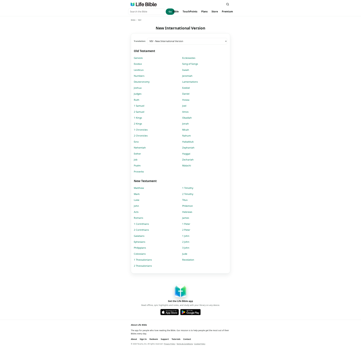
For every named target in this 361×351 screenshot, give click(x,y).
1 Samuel (139, 105)
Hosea (185, 99)
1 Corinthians (141, 223)
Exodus (138, 63)
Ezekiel (186, 87)
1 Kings (138, 117)
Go (170, 11)
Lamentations (190, 81)
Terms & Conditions (185, 344)
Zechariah (188, 159)
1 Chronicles (141, 129)
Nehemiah (140, 147)
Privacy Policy (169, 344)
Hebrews (187, 212)
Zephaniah (188, 147)
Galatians (139, 235)
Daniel (185, 93)
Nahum (186, 135)
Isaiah (185, 69)
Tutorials (176, 339)
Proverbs (139, 171)
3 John (185, 247)
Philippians (140, 247)
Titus (185, 200)
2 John (185, 241)
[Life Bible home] (143, 4)
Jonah (185, 123)
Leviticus (139, 69)
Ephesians (139, 241)
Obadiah (187, 117)
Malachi (186, 165)
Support (165, 339)
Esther (137, 153)
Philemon (187, 205)
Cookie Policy (199, 344)
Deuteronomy (142, 81)
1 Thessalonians (143, 259)
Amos (185, 111)
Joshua (138, 87)
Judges (137, 93)
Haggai (186, 153)
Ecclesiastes (188, 58)
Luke (136, 200)
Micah (185, 129)
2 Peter (186, 229)
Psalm (137, 165)
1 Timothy (187, 188)
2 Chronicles (141, 135)
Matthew (139, 188)
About (134, 339)
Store (215, 11)
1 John (185, 235)
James (185, 217)
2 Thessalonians (143, 265)
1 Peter (186, 223)
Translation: (140, 41)
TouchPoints (190, 11)
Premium (227, 11)
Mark (137, 194)
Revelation (188, 259)
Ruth (136, 99)
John (136, 205)
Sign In (143, 339)
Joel (184, 105)
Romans (138, 217)
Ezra (136, 141)
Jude (184, 253)
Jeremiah (187, 75)
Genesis (138, 58)
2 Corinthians (141, 229)
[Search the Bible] (227, 4)
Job (135, 159)
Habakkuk (188, 141)
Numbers (139, 75)
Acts (136, 212)
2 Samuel (139, 111)
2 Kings (138, 123)
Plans (204, 11)
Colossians (140, 253)
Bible (176, 11)
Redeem (153, 339)
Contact (187, 339)
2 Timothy (187, 194)
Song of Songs (190, 63)
